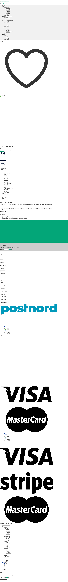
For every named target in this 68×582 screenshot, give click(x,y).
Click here (10, 217)
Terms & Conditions (3, 265)
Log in (7, 577)
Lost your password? (3, 579)
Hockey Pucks (4, 197)
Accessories (4, 186)
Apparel (3, 193)
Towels (5, 187)
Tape (1, 254)
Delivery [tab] (3, 200)
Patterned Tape (6, 177)
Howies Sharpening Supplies (8, 188)
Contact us (2, 262)
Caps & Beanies (6, 194)
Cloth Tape (5, 172)
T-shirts (5, 196)
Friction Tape (6, 178)
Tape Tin (5, 179)
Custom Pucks (2, 273)
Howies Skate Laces (5, 181)
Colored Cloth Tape (7, 173)
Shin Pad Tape (6, 174)
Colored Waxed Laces (7, 183)
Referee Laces (6, 185)
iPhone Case (6, 191)
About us (2, 293)
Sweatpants (6, 195)
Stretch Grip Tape (8, 176)
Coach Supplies (6, 192)
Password (2, 575)
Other (3, 198)
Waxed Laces (6, 182)
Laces (2, 282)
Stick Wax (1, 259)
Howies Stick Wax (11, 168)
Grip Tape (5, 175)
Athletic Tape (6, 180)
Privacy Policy (2, 274)
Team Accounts (2, 270)
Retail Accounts (2, 271)
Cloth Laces (6, 184)
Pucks (1, 257)
